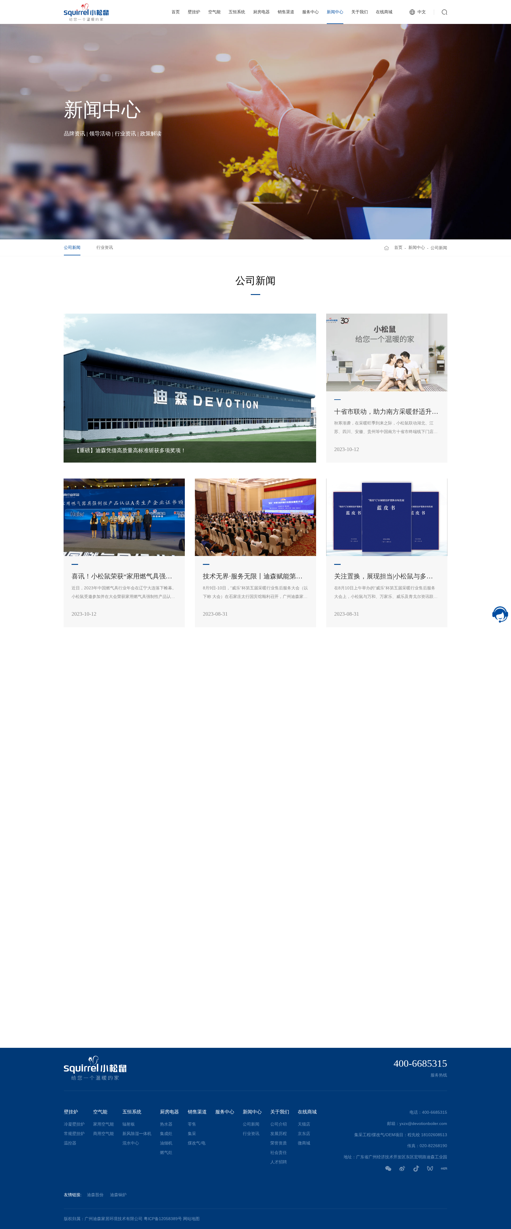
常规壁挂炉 (74, 1133)
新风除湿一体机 (136, 1133)
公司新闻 (72, 247)
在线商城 (384, 11)
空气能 (214, 11)
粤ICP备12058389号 (163, 1219)
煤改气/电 (197, 1143)
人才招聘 (278, 1162)
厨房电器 (261, 11)
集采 (192, 1133)
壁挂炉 (194, 11)
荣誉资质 (278, 1143)
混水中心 (130, 1143)
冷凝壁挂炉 (74, 1124)
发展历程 (278, 1133)
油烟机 (166, 1143)
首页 (176, 11)
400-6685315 (420, 1063)
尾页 (313, 1020)
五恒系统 (237, 11)
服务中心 (310, 11)
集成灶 (166, 1133)
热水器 (166, 1124)
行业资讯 (104, 247)
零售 (192, 1124)
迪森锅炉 (118, 1195)
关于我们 (359, 11)
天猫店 (304, 1124)
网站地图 (191, 1219)
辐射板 (128, 1124)
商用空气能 (103, 1133)
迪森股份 (95, 1195)
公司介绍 (278, 1124)
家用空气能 (103, 1124)
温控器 (70, 1143)
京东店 (304, 1133)
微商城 (304, 1143)
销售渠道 (286, 11)
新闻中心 (335, 11)
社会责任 (278, 1152)
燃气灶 (166, 1152)
